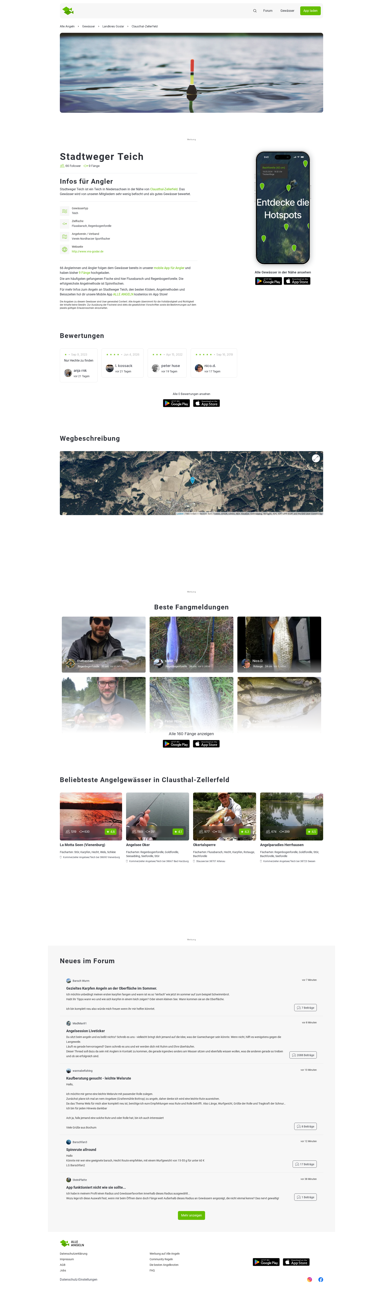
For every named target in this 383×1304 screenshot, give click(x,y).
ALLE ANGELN (123, 294)
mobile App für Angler (169, 268)
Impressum (67, 1259)
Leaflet (180, 513)
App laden (310, 11)
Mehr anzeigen (191, 1215)
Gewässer (287, 11)
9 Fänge (84, 273)
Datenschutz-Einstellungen (78, 1279)
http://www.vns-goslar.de (87, 251)
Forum (267, 11)
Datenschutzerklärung (73, 1253)
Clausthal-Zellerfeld (164, 189)
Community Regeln (161, 1259)
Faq (152, 1270)
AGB (62, 1264)
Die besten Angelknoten (164, 1264)
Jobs (63, 1270)
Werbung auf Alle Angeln (165, 1253)
